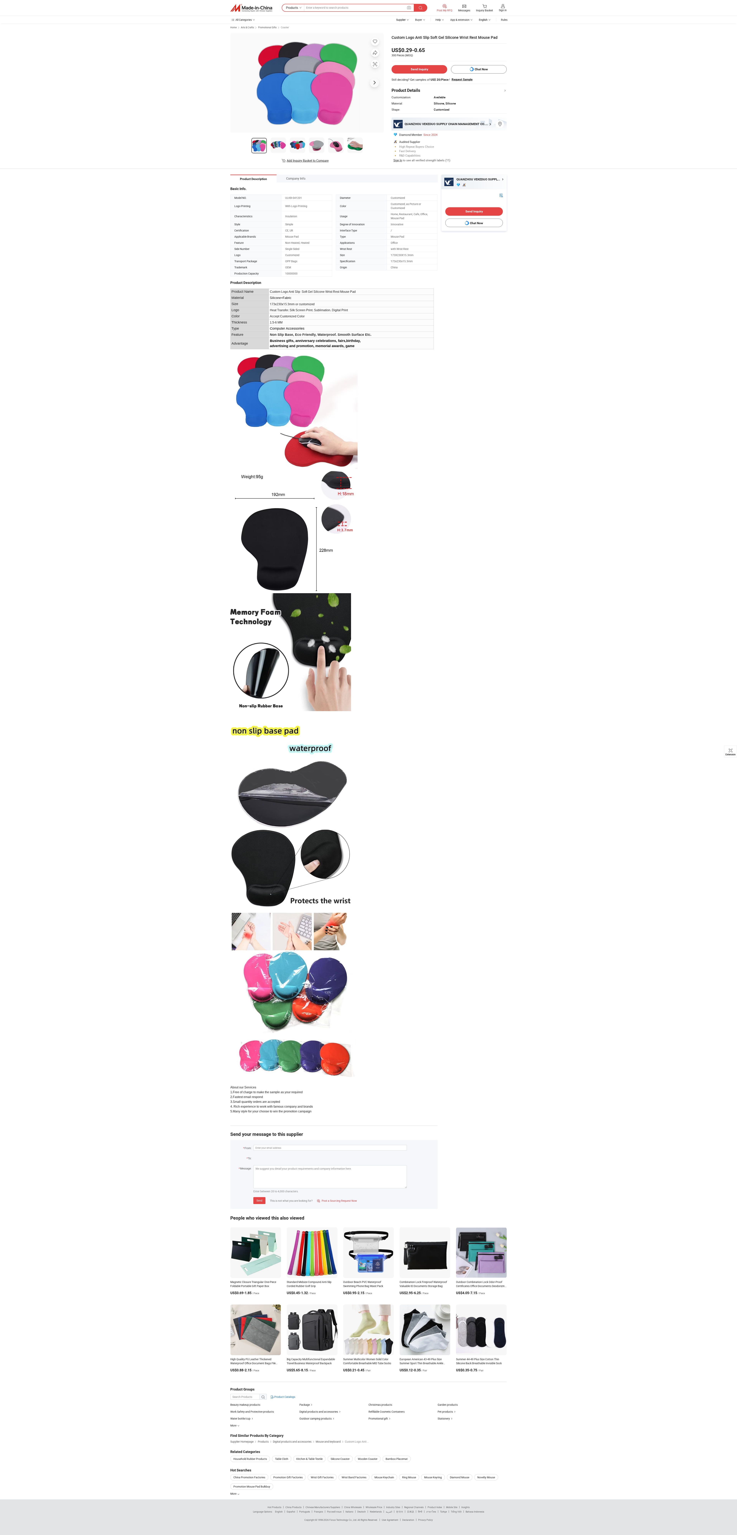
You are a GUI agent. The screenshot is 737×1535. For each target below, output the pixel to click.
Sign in (503, 10)
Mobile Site (451, 1507)
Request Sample (462, 79)
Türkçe (443, 1511)
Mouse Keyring (433, 1477)
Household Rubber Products (250, 1459)
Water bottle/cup (240, 1418)
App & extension (459, 20)
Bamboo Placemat (397, 1459)
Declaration (408, 1519)
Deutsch (361, 1511)
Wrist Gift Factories (322, 1477)
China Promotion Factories (249, 1477)
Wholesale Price (374, 1507)
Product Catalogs (284, 1397)
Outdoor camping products (315, 1418)
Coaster (285, 27)
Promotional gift (378, 1418)
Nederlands (376, 1511)
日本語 (410, 1511)
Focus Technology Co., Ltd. (343, 1519)
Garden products (448, 1404)
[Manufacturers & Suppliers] (251, 8)
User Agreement (390, 1519)
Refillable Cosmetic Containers (386, 1411)
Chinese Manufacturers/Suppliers (323, 1507)
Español (291, 1511)
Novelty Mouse (486, 1477)
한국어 (399, 1511)
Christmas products (380, 1404)
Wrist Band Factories (354, 1477)
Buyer (418, 20)
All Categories (243, 20)
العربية (389, 1511)
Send (259, 1200)
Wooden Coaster (368, 1459)
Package (304, 1404)
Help (438, 20)
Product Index (435, 1507)
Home (233, 27)
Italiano (349, 1511)
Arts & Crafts (247, 27)
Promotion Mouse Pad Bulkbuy (251, 1486)
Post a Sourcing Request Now (337, 1200)
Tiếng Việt (456, 1511)
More (233, 1493)
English (279, 1511)
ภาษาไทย (431, 1511)
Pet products (445, 1411)
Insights (465, 1507)
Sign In (397, 160)
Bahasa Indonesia (475, 1511)
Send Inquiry (419, 69)
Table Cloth (281, 1459)
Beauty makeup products (245, 1404)
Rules (504, 20)
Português (304, 1511)
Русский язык (334, 1511)
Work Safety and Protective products (252, 1411)
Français (318, 1511)
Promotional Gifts (267, 27)
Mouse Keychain (384, 1477)
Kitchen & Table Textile (309, 1459)
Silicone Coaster (340, 1459)
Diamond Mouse (459, 1477)
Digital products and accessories (318, 1411)
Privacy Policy (425, 1519)
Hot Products (274, 1507)
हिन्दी (420, 1511)
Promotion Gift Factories (288, 1477)
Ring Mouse (409, 1477)
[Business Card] (501, 195)
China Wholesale (353, 1507)
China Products (293, 1507)
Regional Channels (414, 1507)
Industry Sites (393, 1507)
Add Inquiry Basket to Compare (308, 160)
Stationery (444, 1418)
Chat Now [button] (481, 69)
